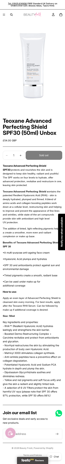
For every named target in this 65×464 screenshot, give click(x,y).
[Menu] (4, 15)
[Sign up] (57, 434)
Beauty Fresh (26, 448)
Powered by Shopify (43, 448)
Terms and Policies (32, 455)
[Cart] (61, 14)
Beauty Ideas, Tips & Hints (41, 5)
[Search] (11, 14)
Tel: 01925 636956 (17, 3)
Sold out (44, 155)
